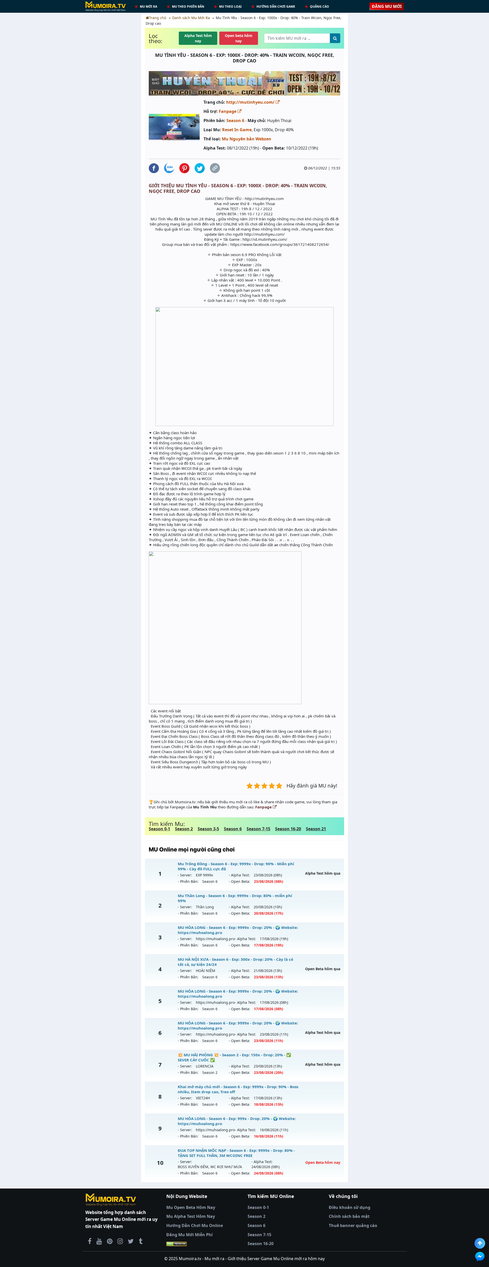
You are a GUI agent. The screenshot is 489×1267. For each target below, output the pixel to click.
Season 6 (235, 120)
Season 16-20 (288, 829)
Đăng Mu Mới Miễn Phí (189, 1234)
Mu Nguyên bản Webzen (246, 139)
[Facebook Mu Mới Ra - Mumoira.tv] (89, 1241)
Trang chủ (157, 17)
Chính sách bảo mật (349, 1216)
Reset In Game (237, 129)
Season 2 (184, 829)
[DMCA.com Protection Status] (203, 1244)
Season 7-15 (258, 829)
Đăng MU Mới (387, 6)
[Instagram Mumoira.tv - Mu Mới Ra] (120, 1241)
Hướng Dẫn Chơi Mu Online (194, 1225)
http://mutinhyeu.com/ (251, 102)
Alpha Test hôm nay (198, 38)
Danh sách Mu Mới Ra (191, 17)
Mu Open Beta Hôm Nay (190, 1207)
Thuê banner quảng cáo (353, 1225)
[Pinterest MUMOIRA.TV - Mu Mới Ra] (109, 1241)
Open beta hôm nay (238, 38)
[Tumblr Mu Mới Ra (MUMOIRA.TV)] (140, 1241)
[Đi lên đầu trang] (479, 1243)
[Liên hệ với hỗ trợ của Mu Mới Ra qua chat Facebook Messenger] (479, 1256)
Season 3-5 (208, 829)
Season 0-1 (159, 829)
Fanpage (228, 111)
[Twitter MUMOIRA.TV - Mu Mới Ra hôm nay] (131, 1241)
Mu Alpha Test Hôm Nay (190, 1216)
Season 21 (316, 829)
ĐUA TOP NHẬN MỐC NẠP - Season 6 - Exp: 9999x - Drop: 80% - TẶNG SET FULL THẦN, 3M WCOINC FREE (236, 1153)
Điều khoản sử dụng (349, 1207)
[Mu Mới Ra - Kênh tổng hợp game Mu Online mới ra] (99, 1241)
